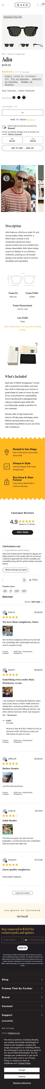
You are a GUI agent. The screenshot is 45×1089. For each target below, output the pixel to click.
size (5, 591)
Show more (7, 597)
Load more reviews (22, 893)
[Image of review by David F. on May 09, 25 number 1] (7, 692)
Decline (22, 1076)
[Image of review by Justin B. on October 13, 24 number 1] (7, 829)
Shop (5, 979)
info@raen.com (14, 1033)
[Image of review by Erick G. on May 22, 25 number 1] (7, 631)
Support (7, 1015)
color (17, 591)
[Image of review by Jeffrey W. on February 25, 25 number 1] (7, 777)
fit (10, 591)
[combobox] (33, 602)
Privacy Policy (24, 1063)
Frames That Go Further (17, 988)
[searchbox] (12, 580)
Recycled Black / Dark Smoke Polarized (19, 98)
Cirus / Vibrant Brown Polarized (14, 98)
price (24, 591)
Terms (23, 966)
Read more (12, 715)
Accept (22, 1069)
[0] (41, 5)
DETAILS (31, 120)
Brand (6, 997)
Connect (7, 1006)
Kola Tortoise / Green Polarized (24, 98)
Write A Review (22, 532)
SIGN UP (22, 948)
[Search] (38, 5)
